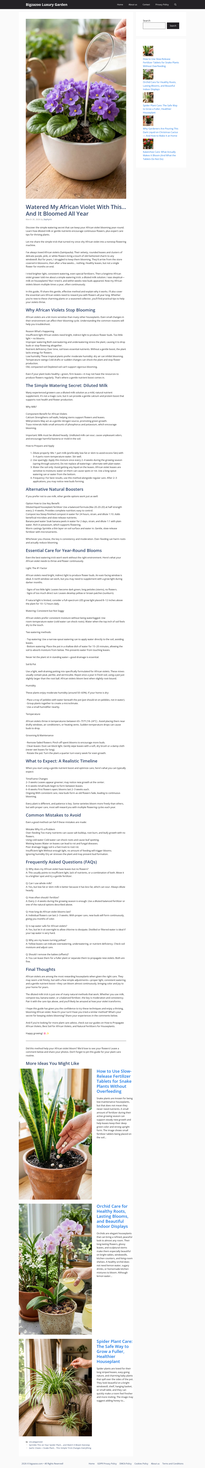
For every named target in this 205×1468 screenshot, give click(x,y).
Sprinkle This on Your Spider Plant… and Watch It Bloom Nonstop (59, 1445)
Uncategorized (36, 1442)
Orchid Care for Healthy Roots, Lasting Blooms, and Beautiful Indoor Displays (112, 1216)
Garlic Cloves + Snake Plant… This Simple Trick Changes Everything (60, 1448)
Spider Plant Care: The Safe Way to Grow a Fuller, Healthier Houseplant (114, 1351)
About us (133, 4)
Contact (146, 4)
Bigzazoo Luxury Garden (46, 4)
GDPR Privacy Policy (107, 1463)
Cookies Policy (141, 1463)
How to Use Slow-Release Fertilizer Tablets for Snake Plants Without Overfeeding (114, 1081)
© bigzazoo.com (35, 1463)
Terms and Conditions (172, 1463)
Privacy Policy (162, 4)
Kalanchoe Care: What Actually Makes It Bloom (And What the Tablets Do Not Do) (159, 155)
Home (120, 4)
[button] (175, 4)
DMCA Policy (126, 1463)
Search (146, 20)
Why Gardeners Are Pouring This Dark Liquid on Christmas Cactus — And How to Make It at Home (160, 132)
